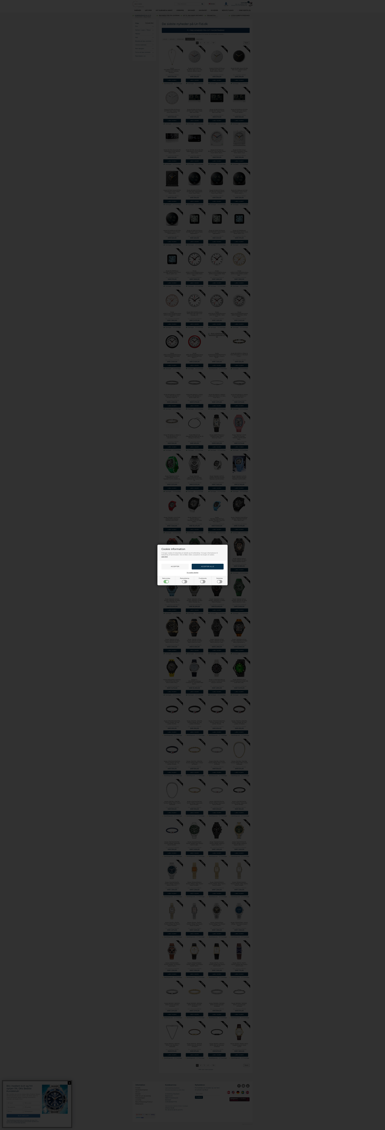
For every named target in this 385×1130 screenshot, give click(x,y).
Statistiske (219, 578)
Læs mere (164, 556)
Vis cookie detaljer (192, 572)
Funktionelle (203, 578)
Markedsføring (184, 578)
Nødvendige (166, 578)
